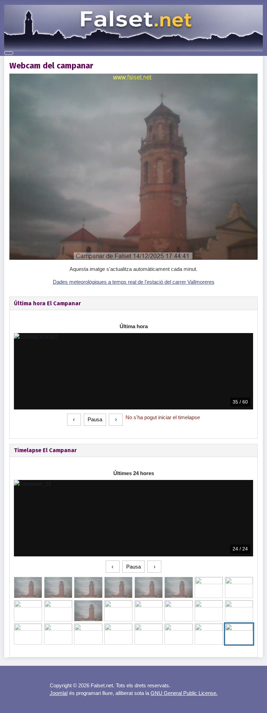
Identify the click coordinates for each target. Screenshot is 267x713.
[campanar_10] (88, 610)
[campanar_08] (28, 610)
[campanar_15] (239, 610)
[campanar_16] (28, 634)
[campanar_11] (118, 610)
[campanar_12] (149, 610)
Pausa (95, 419)
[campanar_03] (118, 587)
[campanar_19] (118, 634)
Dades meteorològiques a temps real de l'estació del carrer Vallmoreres (134, 282)
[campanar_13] (178, 610)
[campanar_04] (149, 587)
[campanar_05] (178, 587)
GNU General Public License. (184, 693)
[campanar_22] (209, 634)
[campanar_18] (88, 634)
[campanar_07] (239, 587)
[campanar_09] (58, 610)
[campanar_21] (178, 634)
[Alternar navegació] (8, 53)
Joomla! (59, 693)
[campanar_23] (239, 634)
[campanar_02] (88, 587)
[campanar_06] (209, 587)
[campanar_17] (58, 634)
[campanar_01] (58, 587)
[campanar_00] (28, 587)
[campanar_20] (149, 634)
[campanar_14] (209, 610)
